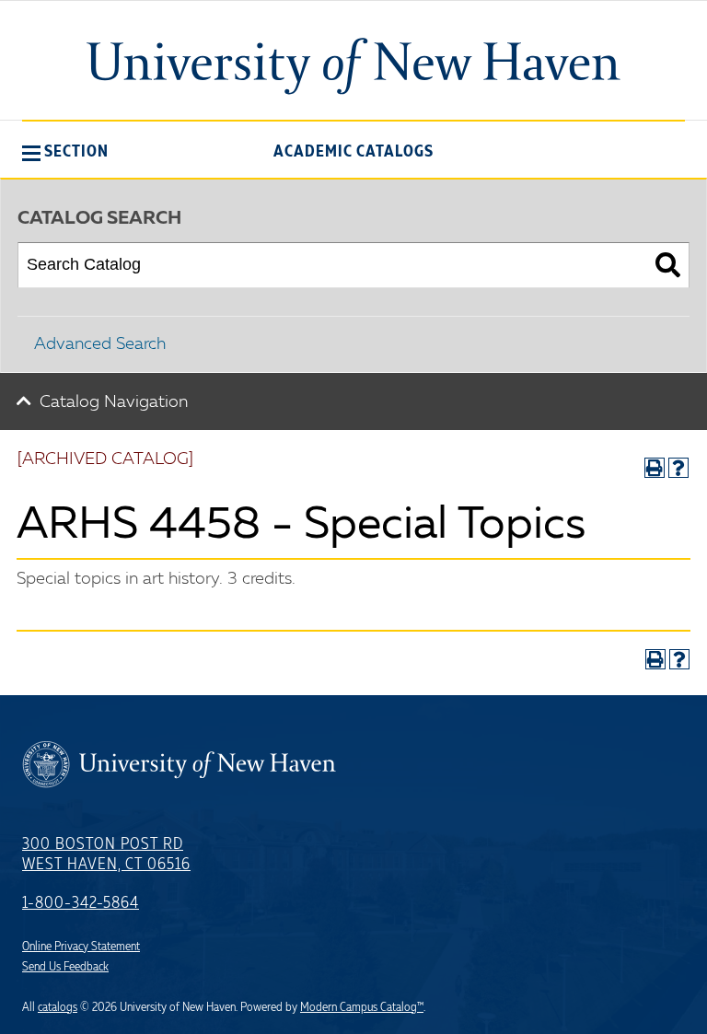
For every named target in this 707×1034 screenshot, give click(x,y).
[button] (65, 151)
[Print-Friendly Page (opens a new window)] (654, 468)
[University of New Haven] (353, 66)
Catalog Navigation (114, 402)
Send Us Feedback (65, 966)
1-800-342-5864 (80, 903)
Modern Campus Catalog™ (361, 1007)
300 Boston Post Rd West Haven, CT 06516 (106, 854)
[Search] (668, 265)
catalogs (57, 1007)
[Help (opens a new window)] (678, 468)
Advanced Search (100, 344)
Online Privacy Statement (81, 946)
